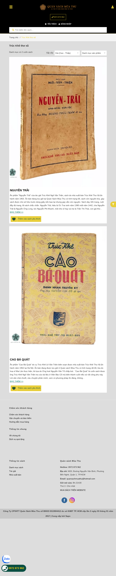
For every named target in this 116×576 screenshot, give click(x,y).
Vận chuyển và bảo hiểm (20, 418)
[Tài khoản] (112, 7)
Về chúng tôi (14, 435)
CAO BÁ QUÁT (20, 359)
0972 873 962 (59, 17)
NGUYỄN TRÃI (19, 190)
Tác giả (12, 471)
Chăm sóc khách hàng (19, 414)
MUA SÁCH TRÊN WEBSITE (73, 490)
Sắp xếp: (50, 53)
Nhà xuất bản (15, 475)
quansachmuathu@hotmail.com (81, 479)
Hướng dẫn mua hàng (19, 422)
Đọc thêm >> (16, 212)
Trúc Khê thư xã (28, 37)
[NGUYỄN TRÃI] (58, 122)
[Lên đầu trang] (108, 562)
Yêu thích (52, 24)
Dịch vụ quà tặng (16, 439)
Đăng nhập (65, 24)
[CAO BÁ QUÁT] (58, 291)
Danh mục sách (16, 467)
